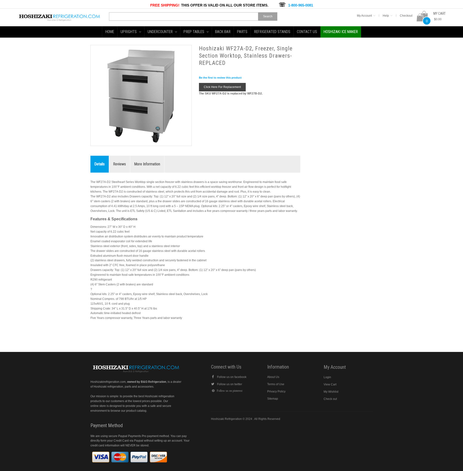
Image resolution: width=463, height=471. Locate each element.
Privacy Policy (276, 391)
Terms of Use (275, 384)
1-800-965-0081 (300, 5)
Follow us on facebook (231, 377)
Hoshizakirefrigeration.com (108, 382)
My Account (364, 15)
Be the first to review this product (220, 77)
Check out (330, 399)
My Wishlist (331, 391)
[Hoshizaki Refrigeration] (59, 16)
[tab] (99, 164)
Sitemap (272, 398)
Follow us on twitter (229, 384)
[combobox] (183, 16)
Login (327, 377)
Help (386, 15)
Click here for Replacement (222, 87)
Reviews (119, 164)
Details (100, 164)
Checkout (406, 15)
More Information (147, 164)
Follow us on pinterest (229, 390)
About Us (273, 377)
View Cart (330, 384)
